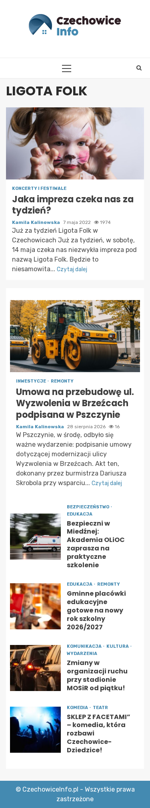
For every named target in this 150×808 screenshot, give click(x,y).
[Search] (139, 68)
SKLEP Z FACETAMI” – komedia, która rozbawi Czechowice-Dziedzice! (35, 730)
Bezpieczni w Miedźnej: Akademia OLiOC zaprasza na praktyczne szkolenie (35, 537)
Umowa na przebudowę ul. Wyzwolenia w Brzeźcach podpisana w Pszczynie (75, 336)
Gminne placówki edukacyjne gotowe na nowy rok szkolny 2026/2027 (35, 606)
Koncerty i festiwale (39, 188)
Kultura (118, 646)
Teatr (100, 707)
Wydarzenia (82, 653)
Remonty (62, 381)
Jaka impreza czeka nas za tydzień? (75, 143)
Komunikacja (84, 646)
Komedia (78, 707)
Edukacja (79, 514)
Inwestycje (31, 381)
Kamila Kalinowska (36, 222)
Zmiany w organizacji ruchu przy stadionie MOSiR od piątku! (35, 668)
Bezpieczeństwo (88, 507)
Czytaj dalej (72, 269)
